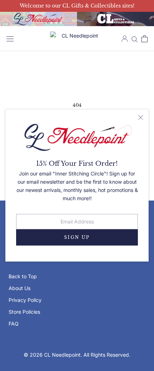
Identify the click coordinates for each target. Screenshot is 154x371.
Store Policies (24, 312)
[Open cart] (144, 38)
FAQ (14, 324)
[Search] (134, 39)
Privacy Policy (25, 300)
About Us (19, 288)
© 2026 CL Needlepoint (52, 355)
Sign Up (77, 237)
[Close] (140, 117)
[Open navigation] (10, 39)
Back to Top (23, 276)
